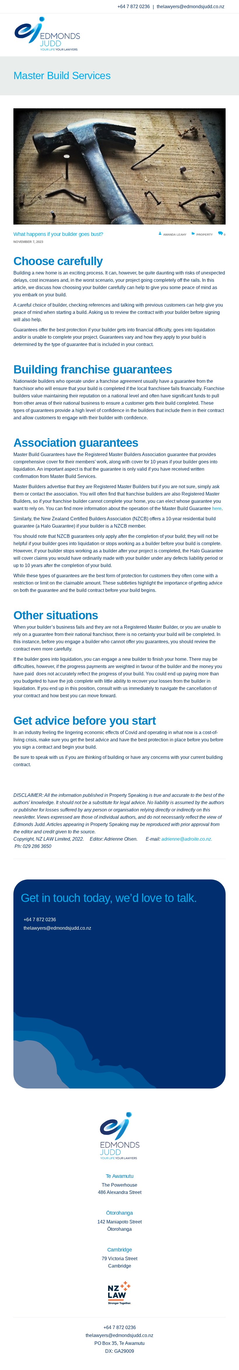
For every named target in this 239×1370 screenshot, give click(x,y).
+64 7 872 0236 (134, 6)
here (217, 508)
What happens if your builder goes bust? (58, 234)
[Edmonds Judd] (47, 31)
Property (204, 234)
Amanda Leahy (175, 234)
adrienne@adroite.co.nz (186, 839)
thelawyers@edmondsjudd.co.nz (190, 6)
